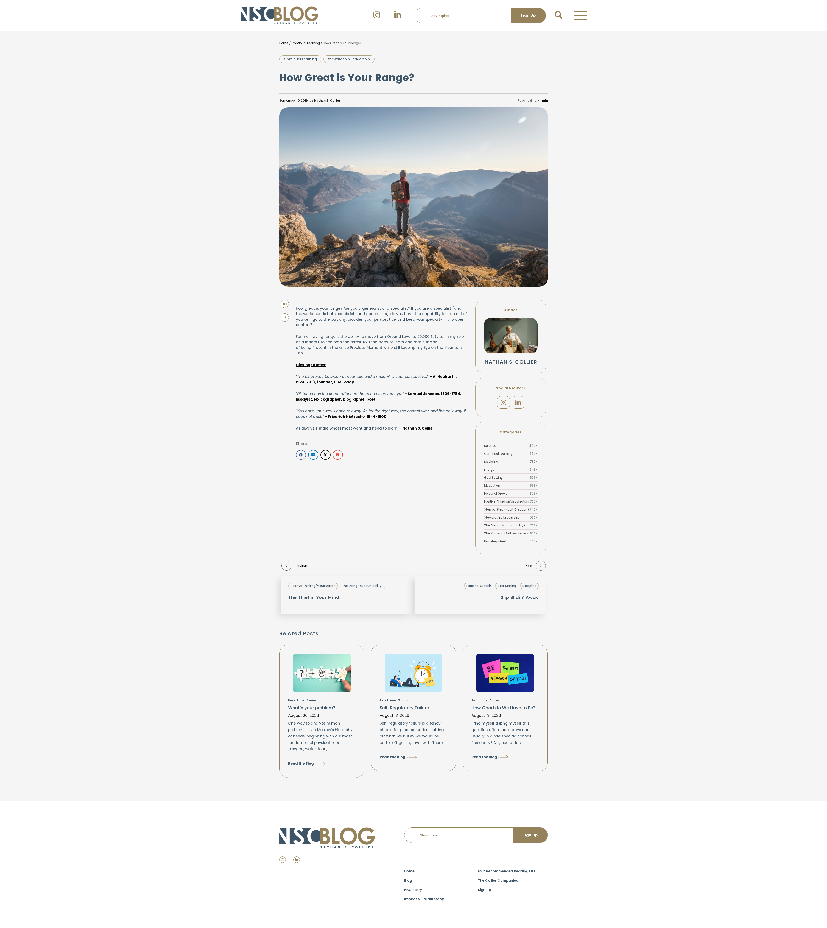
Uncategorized (511, 541)
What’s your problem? (311, 708)
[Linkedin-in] (296, 859)
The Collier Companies (498, 880)
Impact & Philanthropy (424, 899)
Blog (408, 880)
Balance (511, 446)
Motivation (511, 485)
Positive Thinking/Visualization (511, 501)
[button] (580, 15)
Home (283, 43)
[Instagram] (503, 402)
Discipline (511, 461)
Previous (301, 566)
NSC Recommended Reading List (506, 871)
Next (529, 566)
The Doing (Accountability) (511, 525)
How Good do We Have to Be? (503, 708)
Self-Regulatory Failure (404, 708)
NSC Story (413, 889)
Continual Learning (306, 43)
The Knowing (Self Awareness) (511, 533)
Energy (511, 469)
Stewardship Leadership (349, 59)
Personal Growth (511, 493)
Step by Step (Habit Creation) (511, 509)
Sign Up (484, 889)
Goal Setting (511, 477)
